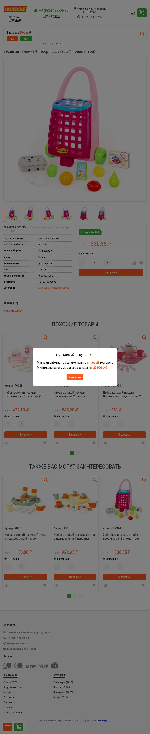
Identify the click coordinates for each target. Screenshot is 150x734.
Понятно (75, 377)
